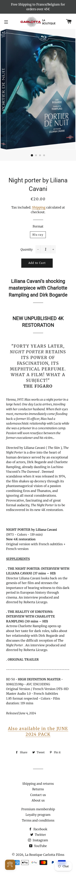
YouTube (40, 846)
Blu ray (37, 234)
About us (38, 800)
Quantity (26, 249)
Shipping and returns (38, 784)
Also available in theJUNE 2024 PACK (38, 731)
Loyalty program (38, 815)
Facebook (40, 829)
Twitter (40, 835)
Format (38, 226)
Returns (38, 789)
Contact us (38, 795)
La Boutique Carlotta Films (44, 855)
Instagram (40, 840)
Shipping (38, 207)
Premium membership (38, 809)
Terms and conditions (38, 820)
